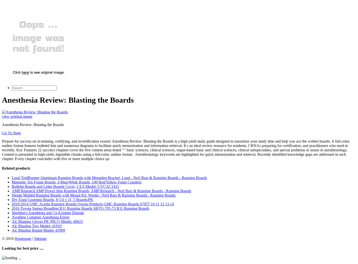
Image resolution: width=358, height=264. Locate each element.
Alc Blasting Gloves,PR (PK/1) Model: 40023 (47, 221)
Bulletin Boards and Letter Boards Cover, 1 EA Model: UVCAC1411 (65, 186)
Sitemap (40, 239)
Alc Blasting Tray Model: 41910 (37, 226)
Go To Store (11, 133)
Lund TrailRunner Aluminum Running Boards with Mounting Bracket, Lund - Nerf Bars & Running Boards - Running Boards (109, 178)
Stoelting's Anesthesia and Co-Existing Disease (48, 213)
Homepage (23, 239)
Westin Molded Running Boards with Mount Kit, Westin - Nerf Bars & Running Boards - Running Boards (94, 195)
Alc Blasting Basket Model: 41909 (38, 230)
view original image (17, 116)
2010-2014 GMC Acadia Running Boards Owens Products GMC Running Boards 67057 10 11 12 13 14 (93, 204)
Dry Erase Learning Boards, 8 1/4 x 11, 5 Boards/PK (52, 200)
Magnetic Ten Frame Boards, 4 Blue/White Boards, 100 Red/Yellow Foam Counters (76, 182)
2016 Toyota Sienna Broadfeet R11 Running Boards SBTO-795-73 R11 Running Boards (80, 208)
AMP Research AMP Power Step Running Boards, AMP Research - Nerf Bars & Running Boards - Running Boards (101, 191)
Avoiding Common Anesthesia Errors (40, 217)
